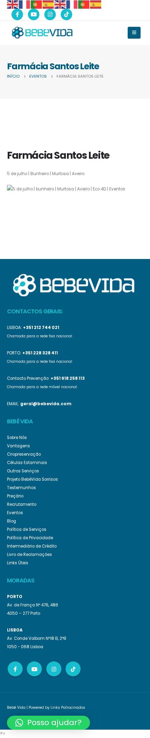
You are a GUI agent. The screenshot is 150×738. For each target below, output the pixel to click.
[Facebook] (17, 14)
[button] (48, 723)
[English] (13, 4)
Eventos (15, 513)
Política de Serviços (26, 529)
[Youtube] (33, 14)
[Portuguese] (37, 4)
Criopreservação (24, 454)
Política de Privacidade (30, 538)
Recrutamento (21, 504)
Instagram (53, 668)
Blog (11, 521)
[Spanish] (48, 4)
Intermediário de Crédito (32, 546)
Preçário (15, 496)
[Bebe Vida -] (42, 32)
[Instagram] (50, 14)
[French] (25, 4)
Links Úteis (17, 563)
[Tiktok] (66, 14)
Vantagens (18, 446)
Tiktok (73, 668)
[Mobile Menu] (134, 33)
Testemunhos (21, 487)
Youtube (34, 668)
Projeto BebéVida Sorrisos (32, 479)
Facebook (15, 668)
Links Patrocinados (68, 707)
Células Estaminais (27, 462)
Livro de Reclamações (29, 554)
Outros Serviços (23, 471)
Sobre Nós (17, 437)
